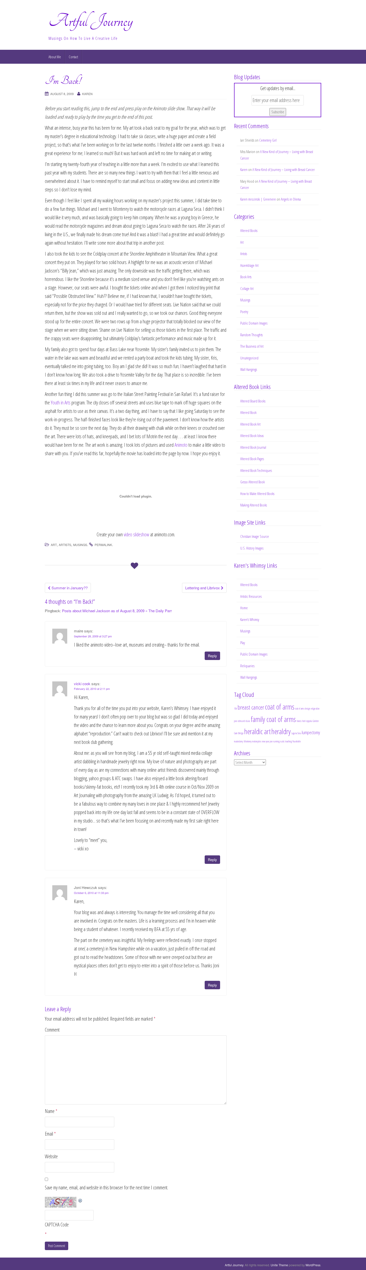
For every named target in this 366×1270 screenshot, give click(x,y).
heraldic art (257, 731)
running (276, 741)
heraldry (281, 731)
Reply (212, 655)
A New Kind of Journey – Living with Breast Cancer (283, 169)
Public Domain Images (253, 323)
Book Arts (245, 276)
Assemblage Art (249, 265)
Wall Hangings (248, 369)
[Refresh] (80, 1200)
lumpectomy (311, 732)
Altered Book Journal (253, 447)
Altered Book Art (250, 424)
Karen (87, 94)
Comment (52, 1029)
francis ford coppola (304, 721)
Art (54, 545)
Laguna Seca (296, 733)
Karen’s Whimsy (249, 619)
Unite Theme (279, 1265)
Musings (80, 545)
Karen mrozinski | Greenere (258, 199)
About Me (55, 56)
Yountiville (297, 741)
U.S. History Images (251, 548)
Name (51, 1111)
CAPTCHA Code (57, 1224)
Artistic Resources (251, 596)
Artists (65, 545)
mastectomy (238, 741)
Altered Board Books (252, 400)
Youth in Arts (60, 402)
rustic (282, 741)
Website (51, 1156)
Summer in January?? (69, 587)
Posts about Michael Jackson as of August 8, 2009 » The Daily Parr (117, 610)
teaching (288, 741)
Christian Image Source (254, 536)
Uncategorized (249, 357)
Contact (73, 56)
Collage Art (246, 288)
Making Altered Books (253, 504)
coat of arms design (302, 708)
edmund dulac (244, 721)
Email (50, 1133)
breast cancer (251, 707)
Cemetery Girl (268, 140)
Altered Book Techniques (256, 470)
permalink (103, 545)
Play (242, 642)
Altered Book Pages (252, 458)
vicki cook (82, 683)
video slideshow (136, 534)
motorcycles (256, 741)
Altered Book (248, 412)
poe (271, 741)
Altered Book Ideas (252, 435)
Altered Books (248, 230)
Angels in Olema (291, 199)
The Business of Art (251, 346)
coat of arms (279, 707)
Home (244, 607)
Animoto (181, 445)
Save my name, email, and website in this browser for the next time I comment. (106, 1187)
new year (265, 741)
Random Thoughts (251, 334)
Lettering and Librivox (203, 587)
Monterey (247, 741)
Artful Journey (91, 21)
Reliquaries (247, 665)
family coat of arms (273, 719)
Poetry (244, 311)
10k (235, 708)
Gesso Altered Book (252, 481)
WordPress (312, 1265)
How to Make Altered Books (257, 493)
